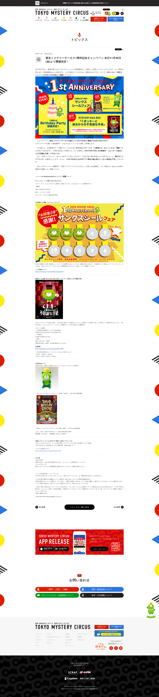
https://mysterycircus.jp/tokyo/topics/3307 (49, 271)
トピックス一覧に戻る (79, 507)
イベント (47, 20)
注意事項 (67, 634)
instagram (121, 648)
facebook (111, 648)
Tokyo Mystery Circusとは (53, 637)
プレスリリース (69, 645)
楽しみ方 (49, 642)
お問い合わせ (81, 639)
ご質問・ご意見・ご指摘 (57, 589)
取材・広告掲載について (102, 595)
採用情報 (80, 637)
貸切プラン (68, 642)
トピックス (38, 20)
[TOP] (151, 610)
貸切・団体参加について (102, 589)
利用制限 (67, 637)
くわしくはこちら (99, 549)
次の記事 (117, 507)
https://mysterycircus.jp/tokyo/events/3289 (49, 348)
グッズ (76, 20)
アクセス (64, 20)
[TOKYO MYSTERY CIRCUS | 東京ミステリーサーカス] (61, 12)
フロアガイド (55, 20)
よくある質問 (84, 20)
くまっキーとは (50, 639)
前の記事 (42, 507)
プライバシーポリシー (83, 634)
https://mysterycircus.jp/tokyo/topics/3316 (48, 450)
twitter (116, 648)
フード (70, 20)
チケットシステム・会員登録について (57, 595)
